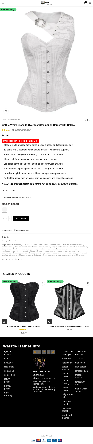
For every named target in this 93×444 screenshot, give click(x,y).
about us (8, 363)
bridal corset (43, 245)
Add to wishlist (22, 230)
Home (4, 120)
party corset (73, 251)
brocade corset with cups (59, 245)
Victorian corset (38, 255)
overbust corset (61, 251)
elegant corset (20, 249)
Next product (90, 120)
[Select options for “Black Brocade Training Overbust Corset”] (4, 321)
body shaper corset (30, 245)
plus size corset (8, 253)
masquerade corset (46, 251)
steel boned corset (9, 255)
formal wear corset (59, 249)
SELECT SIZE (9, 190)
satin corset (80, 367)
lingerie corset (22, 251)
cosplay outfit (56, 247)
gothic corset (72, 249)
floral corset (67, 363)
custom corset (81, 247)
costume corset (69, 247)
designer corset (8, 249)
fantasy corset (33, 249)
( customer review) (21, 130)
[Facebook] (35, 352)
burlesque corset (76, 245)
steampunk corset (80, 253)
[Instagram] (48, 352)
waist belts (67, 358)
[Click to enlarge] (6, 111)
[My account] (90, 3)
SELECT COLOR (10, 204)
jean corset (80, 363)
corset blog (9, 375)
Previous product (85, 120)
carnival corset (7, 247)
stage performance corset (61, 253)
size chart (9, 367)
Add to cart (21, 218)
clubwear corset (21, 247)
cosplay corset (44, 247)
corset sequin (81, 371)
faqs (6, 358)
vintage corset (50, 255)
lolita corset (33, 251)
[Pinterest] (39, 352)
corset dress (33, 247)
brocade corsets (14, 120)
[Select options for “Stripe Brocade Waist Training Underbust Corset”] (49, 321)
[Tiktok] (53, 352)
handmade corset (8, 251)
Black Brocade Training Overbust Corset (24, 326)
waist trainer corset (65, 255)
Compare (8, 230)
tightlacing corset (24, 255)
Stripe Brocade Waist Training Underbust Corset (69, 326)
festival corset (45, 249)
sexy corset (46, 253)
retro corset (35, 253)
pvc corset (80, 358)
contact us (9, 371)
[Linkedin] (44, 352)
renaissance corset (22, 253)
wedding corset (79, 255)
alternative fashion (14, 245)
